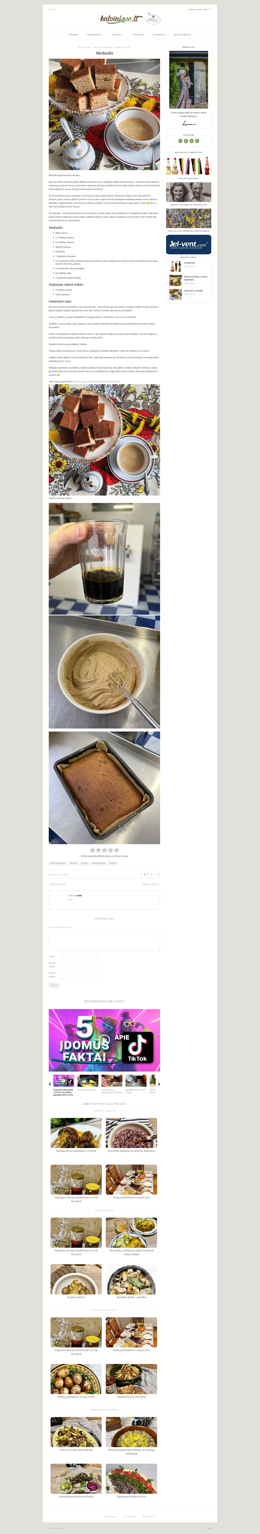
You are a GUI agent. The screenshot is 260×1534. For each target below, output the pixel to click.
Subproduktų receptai (104, 1410)
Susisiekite (159, 34)
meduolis (73, 863)
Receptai (117, 34)
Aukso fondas (84, 47)
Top (208, 1528)
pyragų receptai (98, 863)
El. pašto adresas (52, 965)
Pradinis (73, 34)
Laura (65, 874)
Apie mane (138, 34)
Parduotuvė (94, 34)
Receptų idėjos (182, 34)
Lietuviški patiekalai (102, 47)
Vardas (52, 956)
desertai (112, 863)
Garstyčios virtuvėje (193, 290)
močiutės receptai (58, 863)
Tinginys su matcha (150, 884)
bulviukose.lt (58, 1528)
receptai (84, 863)
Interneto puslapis (52, 975)
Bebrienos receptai (58, 884)
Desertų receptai (122, 47)
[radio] (92, 850)
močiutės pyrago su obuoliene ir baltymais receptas (96, 381)
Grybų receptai (104, 1210)
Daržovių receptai (104, 1111)
